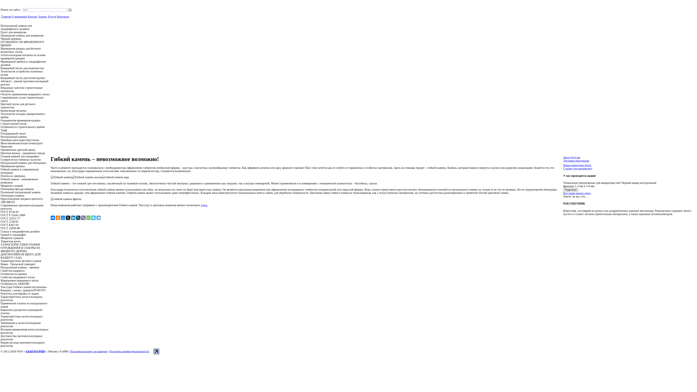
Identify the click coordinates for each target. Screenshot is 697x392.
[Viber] (83, 218)
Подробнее (571, 189)
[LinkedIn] (73, 218)
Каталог (33, 16)
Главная (6, 16)
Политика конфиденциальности (129, 351)
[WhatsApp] (88, 218)
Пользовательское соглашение (88, 351)
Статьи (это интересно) (577, 168)
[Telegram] (98, 218)
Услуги (52, 16)
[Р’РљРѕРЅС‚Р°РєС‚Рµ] (53, 218)
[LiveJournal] (78, 218)
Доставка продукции (576, 160)
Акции (42, 16)
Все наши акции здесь (577, 193)
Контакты (63, 16)
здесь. (204, 205)
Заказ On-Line (571, 157)
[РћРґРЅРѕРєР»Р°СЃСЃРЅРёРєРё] (58, 218)
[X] (68, 218)
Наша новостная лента (577, 165)
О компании (19, 16)
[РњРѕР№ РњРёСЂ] (63, 218)
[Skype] (93, 218)
